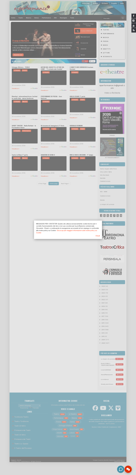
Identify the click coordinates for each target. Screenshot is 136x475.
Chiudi (98, 236)
